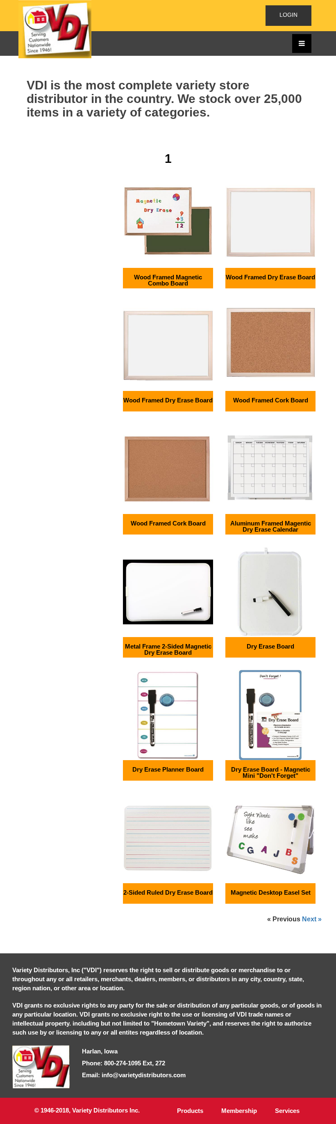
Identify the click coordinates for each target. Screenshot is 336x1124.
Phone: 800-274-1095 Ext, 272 (123, 1063)
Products (190, 1110)
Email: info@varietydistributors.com (134, 1074)
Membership (239, 1110)
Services (287, 1110)
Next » (312, 919)
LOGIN (288, 14)
